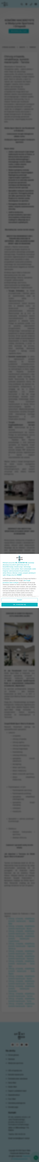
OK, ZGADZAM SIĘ (19, 604)
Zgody (19, 600)
